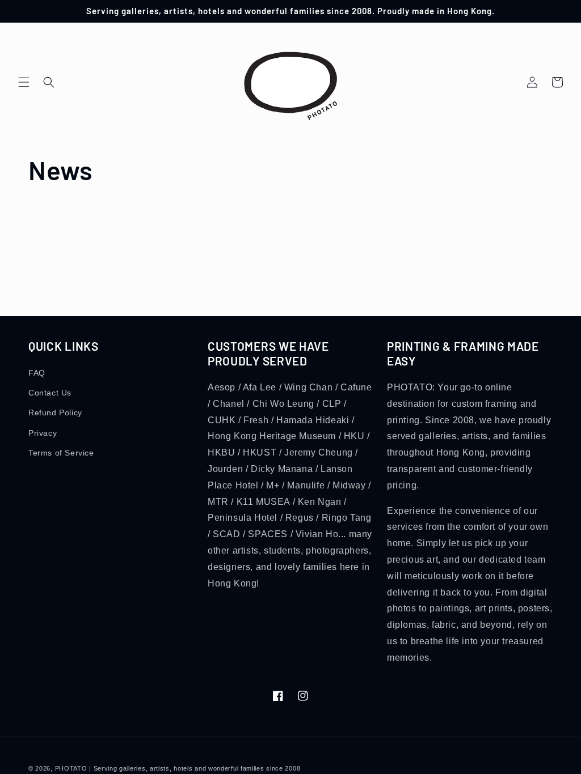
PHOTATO (71, 768)
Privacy (42, 432)
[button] (23, 82)
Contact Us (49, 392)
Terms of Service (61, 452)
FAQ (36, 372)
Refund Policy (55, 412)
